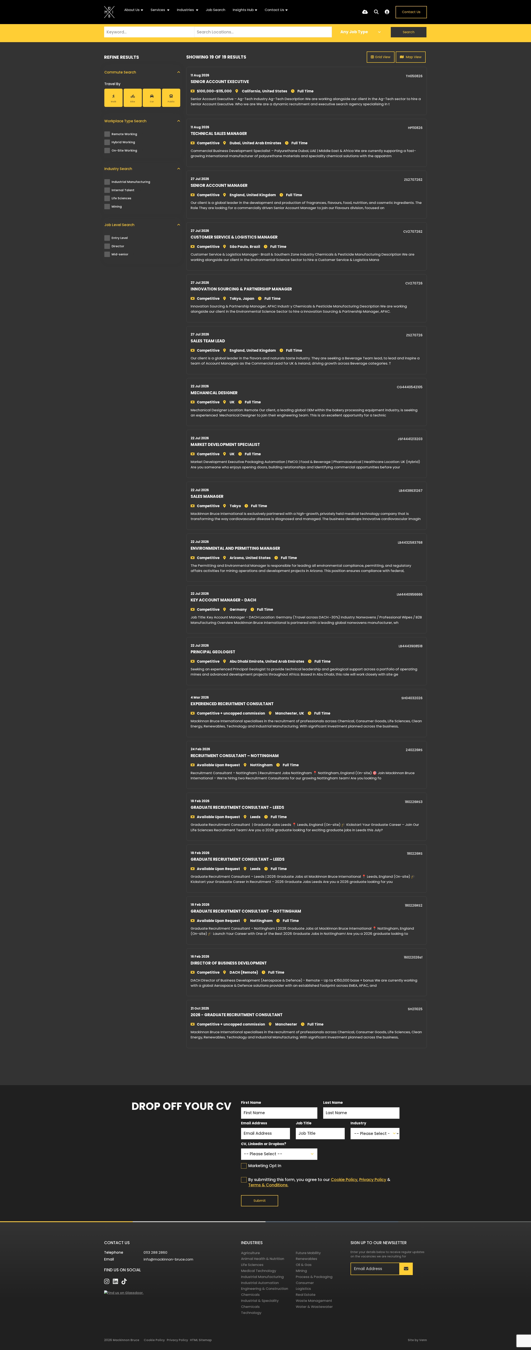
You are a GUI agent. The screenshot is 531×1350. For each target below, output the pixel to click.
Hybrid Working (126, 142)
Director (121, 246)
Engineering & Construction (264, 1288)
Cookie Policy (344, 1179)
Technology (251, 1312)
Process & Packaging (314, 1276)
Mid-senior (123, 254)
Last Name (333, 1102)
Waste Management (314, 1300)
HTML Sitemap (201, 1340)
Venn (423, 1340)
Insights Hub (243, 9)
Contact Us (274, 9)
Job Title (303, 1123)
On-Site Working (127, 150)
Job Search (215, 9)
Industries (186, 9)
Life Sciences (124, 198)
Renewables (306, 1258)
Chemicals (250, 1294)
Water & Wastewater (314, 1306)
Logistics (303, 1288)
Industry (358, 1123)
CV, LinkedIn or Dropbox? (263, 1143)
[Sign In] (387, 12)
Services (158, 9)
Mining (119, 206)
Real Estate (305, 1294)
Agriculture (250, 1252)
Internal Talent (126, 190)
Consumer (305, 1282)
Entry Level (123, 238)
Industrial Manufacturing (134, 182)
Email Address (254, 1123)
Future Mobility (308, 1252)
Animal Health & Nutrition (262, 1258)
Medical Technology (258, 1270)
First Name (251, 1102)
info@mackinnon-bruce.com (168, 1259)
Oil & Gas (304, 1264)
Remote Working (127, 134)
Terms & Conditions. (268, 1185)
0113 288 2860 (155, 1252)
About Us (132, 9)
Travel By (112, 83)
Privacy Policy (372, 1179)
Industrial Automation (260, 1282)
